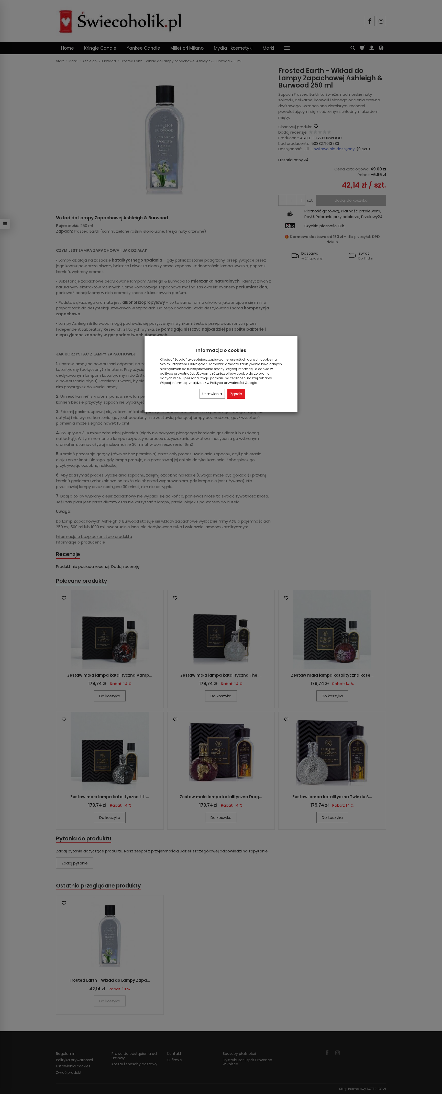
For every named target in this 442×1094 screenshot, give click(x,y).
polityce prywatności (177, 373)
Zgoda (236, 393)
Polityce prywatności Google (233, 383)
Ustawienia (212, 393)
